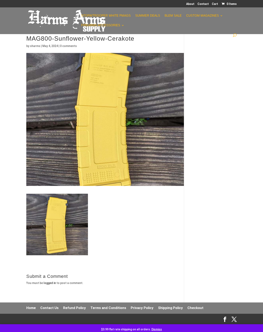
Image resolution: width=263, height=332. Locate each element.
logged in (50, 283)
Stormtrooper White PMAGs (106, 15)
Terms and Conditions (108, 308)
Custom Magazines (202, 15)
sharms (35, 46)
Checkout (195, 308)
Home (31, 308)
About (190, 4)
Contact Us (49, 308)
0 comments (68, 46)
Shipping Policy (170, 308)
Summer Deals (147, 15)
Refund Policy (74, 308)
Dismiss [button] (156, 329)
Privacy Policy (142, 308)
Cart (215, 4)
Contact (203, 4)
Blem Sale (173, 15)
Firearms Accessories (100, 25)
